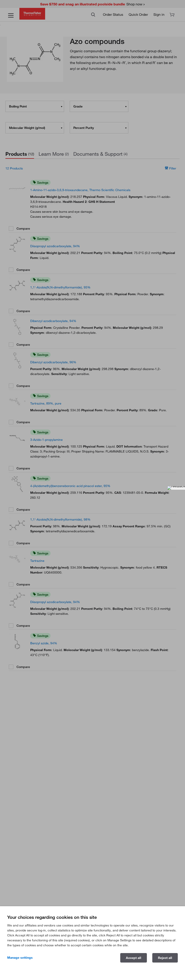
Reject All (165, 958)
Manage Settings (20, 958)
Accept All (133, 958)
